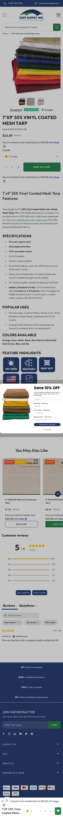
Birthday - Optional (41, 403)
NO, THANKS (47, 429)
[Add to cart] (58, 811)
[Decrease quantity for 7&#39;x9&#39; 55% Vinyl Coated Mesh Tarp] (39, 811)
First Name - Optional (42, 410)
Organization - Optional (42, 417)
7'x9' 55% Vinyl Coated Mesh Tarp (11, 811)
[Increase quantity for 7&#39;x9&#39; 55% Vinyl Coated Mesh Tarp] (50, 811)
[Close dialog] (61, 385)
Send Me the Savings (47, 424)
